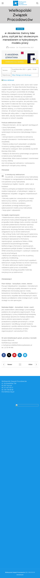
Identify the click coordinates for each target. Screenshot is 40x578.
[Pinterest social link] (14, 355)
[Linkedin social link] (20, 355)
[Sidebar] (2, 176)
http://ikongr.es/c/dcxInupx (21, 75)
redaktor (12, 47)
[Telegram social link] (25, 355)
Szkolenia (20, 29)
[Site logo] (20, 3)
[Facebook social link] (4, 355)
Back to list (20, 364)
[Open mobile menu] (3, 3)
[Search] (37, 3)
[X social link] (9, 355)
